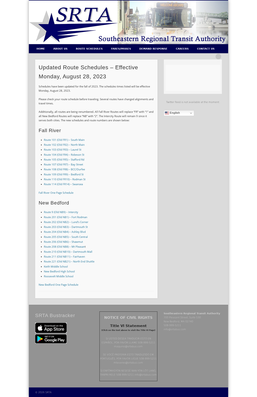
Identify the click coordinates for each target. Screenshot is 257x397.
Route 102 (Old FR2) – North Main (64, 144)
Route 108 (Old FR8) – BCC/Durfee (64, 169)
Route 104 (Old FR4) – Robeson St (64, 154)
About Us (60, 48)
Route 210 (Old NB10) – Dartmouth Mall (68, 251)
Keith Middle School (56, 266)
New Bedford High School (59, 271)
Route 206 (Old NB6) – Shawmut (63, 241)
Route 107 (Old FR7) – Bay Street (63, 164)
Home (41, 48)
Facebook (204, 56)
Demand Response (153, 48)
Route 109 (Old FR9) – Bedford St (64, 174)
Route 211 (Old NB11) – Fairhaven (64, 256)
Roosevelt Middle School (58, 276)
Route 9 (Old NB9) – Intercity (61, 212)
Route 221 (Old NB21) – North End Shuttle (69, 261)
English (174, 112)
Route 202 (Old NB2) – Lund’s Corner (66, 222)
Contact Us (206, 48)
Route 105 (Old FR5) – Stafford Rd (64, 159)
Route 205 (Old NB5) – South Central (66, 237)
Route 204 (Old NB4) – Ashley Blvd (65, 231)
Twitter (211, 56)
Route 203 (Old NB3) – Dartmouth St (66, 227)
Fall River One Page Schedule (56, 192)
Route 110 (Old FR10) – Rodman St (64, 179)
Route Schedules (89, 48)
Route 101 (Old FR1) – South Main (64, 140)
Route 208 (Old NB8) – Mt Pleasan (64, 246)
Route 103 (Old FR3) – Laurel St (62, 149)
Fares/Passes (121, 48)
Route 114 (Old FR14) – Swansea (63, 184)
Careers (182, 48)
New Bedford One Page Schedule (58, 284)
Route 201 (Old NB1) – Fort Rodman (65, 217)
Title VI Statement (128, 326)
